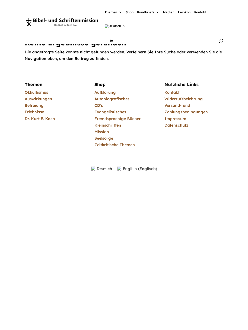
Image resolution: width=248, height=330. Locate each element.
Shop (129, 12)
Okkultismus (36, 92)
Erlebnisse (34, 111)
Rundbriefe (146, 12)
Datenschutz (176, 125)
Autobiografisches (112, 98)
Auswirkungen (38, 98)
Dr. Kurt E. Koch (40, 118)
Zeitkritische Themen (114, 144)
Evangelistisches (110, 111)
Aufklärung (105, 92)
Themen (111, 12)
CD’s (98, 105)
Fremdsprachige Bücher (117, 118)
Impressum (175, 118)
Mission (101, 131)
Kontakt (200, 12)
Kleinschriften (107, 125)
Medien (168, 12)
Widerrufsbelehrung (183, 98)
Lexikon (184, 12)
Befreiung (34, 105)
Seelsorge (103, 138)
